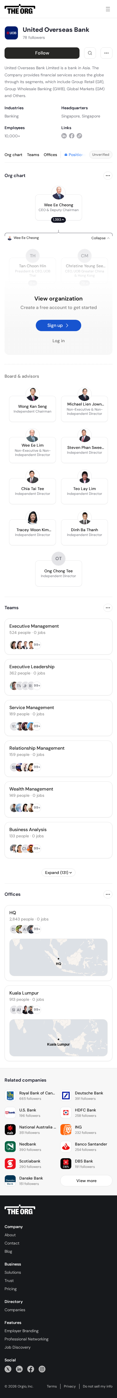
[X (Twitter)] (8, 1368)
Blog (8, 1251)
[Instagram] (42, 1368)
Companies (15, 1309)
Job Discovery (18, 1347)
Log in (59, 341)
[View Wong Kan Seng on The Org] (33, 394)
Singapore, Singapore (80, 116)
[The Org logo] (20, 1209)
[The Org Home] (20, 9)
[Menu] (107, 9)
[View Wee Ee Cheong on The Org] (58, 193)
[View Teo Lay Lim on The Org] (85, 476)
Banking (12, 116)
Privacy (70, 1386)
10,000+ (12, 135)
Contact (12, 1243)
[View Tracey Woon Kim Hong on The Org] (33, 517)
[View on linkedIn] (64, 135)
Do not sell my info (97, 1386)
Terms (52, 1386)
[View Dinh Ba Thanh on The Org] (85, 517)
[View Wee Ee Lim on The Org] (33, 435)
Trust (9, 1280)
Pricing (11, 1288)
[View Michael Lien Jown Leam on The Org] (85, 394)
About (10, 1234)
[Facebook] (30, 1368)
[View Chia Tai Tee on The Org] (33, 476)
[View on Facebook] (71, 135)
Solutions (13, 1272)
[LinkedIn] (19, 1368)
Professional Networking (27, 1339)
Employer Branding (22, 1330)
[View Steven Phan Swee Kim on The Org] (85, 435)
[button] (58, 207)
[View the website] (79, 135)
